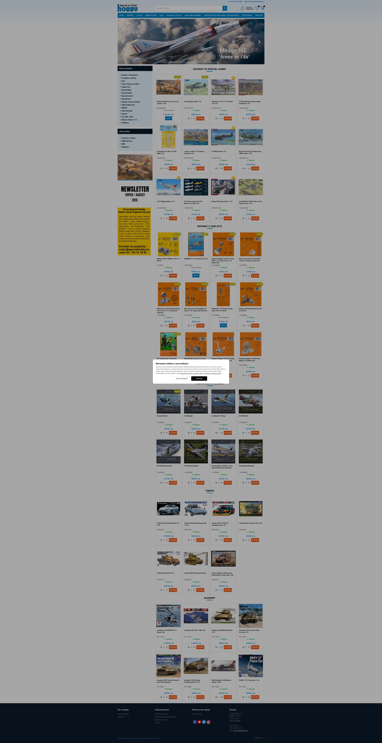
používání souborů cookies (212, 373)
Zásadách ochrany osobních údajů (192, 373)
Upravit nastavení (182, 378)
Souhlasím (199, 378)
